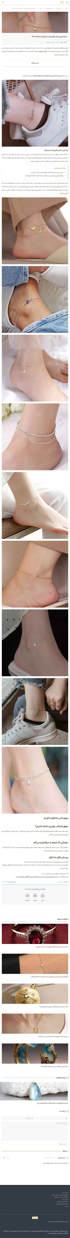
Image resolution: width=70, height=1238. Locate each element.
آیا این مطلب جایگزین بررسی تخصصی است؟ (54, 873)
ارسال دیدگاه (63, 1144)
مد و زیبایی (59, 8)
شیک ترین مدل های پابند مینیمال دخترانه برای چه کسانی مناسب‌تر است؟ (45, 861)
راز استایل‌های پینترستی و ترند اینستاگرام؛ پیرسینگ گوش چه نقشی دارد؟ (36, 876)
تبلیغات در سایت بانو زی (61, 1197)
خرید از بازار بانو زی (62, 1201)
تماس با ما (65, 1199)
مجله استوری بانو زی (62, 1203)
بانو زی (60, 75)
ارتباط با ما (65, 1192)
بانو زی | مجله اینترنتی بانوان (60, 1194)
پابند (41, 8)
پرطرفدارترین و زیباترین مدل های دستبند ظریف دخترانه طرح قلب (44, 175)
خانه (67, 8)
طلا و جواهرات (49, 8)
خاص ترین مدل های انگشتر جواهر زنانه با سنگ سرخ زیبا (47, 172)
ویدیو (66, 1205)
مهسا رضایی (60, 882)
